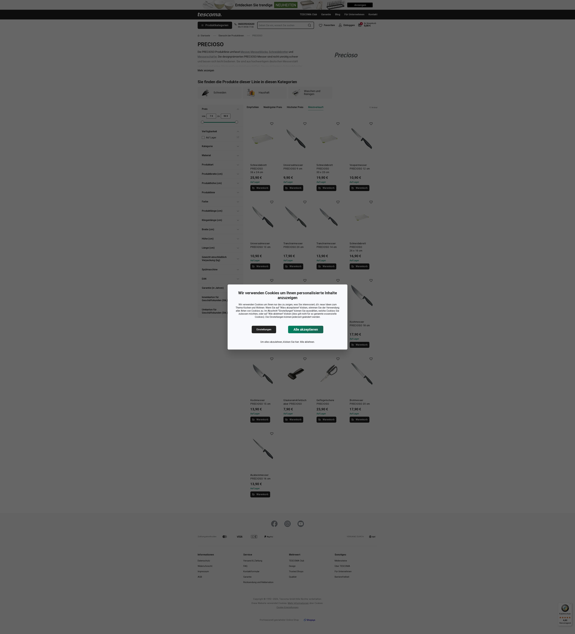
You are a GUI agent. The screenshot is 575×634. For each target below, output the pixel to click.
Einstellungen (264, 329)
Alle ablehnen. (307, 341)
